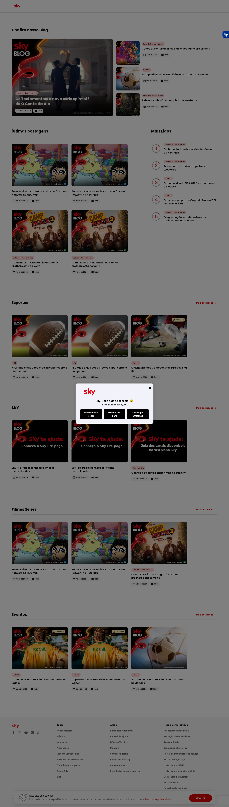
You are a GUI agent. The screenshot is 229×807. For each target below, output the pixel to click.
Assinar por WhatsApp (137, 414)
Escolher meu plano (114, 414)
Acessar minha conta (91, 414)
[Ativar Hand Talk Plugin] (225, 34)
